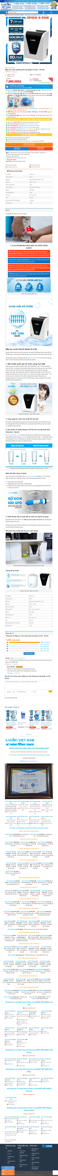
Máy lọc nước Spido (9, 67)
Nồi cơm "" (29, 129)
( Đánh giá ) (14, 72)
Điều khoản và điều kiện (35, 1149)
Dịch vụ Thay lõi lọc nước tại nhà (15, 15)
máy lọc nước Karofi (32, 476)
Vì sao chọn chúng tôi (22, 1151)
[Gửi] (36, 12)
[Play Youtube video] (29, 229)
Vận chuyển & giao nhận (12, 167)
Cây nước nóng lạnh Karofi (31, 124)
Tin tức (9, 1153)
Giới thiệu (9, 1151)
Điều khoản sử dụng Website (35, 1167)
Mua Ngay (17, 148)
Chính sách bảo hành (35, 167)
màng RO (23, 437)
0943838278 (40, 15)
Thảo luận (8, 664)
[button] (7, 62)
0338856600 (40, 148)
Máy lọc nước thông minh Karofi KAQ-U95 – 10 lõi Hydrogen (46, 724)
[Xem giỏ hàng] (43, 12)
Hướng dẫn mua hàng (11, 165)
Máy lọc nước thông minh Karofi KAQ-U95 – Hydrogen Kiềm (11, 724)
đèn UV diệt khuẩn (25, 127)
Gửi (50, 691)
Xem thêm (28, 734)
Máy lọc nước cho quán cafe (22, 723)
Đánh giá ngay (29, 653)
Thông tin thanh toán (35, 165)
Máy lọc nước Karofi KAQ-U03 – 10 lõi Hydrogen (34, 724)
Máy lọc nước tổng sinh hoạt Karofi (31, 125)
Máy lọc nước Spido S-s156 (13, 435)
